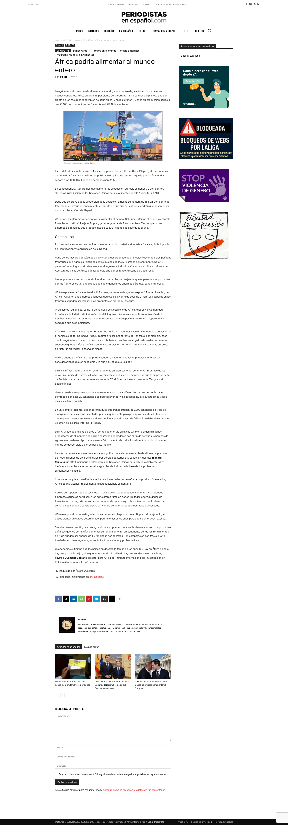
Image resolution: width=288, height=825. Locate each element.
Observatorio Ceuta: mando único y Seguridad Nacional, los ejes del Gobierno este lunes (111, 685)
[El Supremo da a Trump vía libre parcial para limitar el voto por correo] (73, 666)
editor (63, 76)
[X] (254, 4)
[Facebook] (246, 4)
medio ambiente (129, 50)
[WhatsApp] (81, 599)
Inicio (57, 40)
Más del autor (91, 647)
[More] (119, 599)
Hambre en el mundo (104, 50)
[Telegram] (96, 599)
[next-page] (62, 695)
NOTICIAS (67, 40)
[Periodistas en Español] (144, 18)
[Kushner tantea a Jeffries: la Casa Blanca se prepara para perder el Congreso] (153, 666)
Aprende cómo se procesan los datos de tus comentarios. (134, 789)
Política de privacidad (201, 821)
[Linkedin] (73, 599)
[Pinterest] (89, 599)
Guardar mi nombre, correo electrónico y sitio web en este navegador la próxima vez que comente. (112, 774)
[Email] (112, 599)
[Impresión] (104, 599)
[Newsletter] (259, 4)
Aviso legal (183, 821)
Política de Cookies (224, 821)
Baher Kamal (80, 50)
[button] (210, 31)
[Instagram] (250, 4)
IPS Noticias (97, 576)
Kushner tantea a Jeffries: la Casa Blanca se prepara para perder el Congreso (151, 685)
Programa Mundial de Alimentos (75, 54)
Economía (80, 40)
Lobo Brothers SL (156, 821)
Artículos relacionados (68, 647)
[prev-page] (57, 695)
